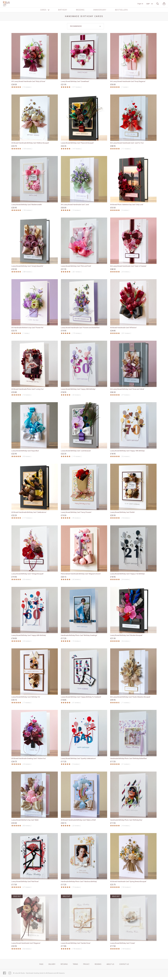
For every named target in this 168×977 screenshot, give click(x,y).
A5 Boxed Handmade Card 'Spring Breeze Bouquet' (128, 881)
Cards (43, 10)
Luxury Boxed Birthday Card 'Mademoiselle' (26, 204)
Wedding (80, 10)
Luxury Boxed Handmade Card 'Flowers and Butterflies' (80, 327)
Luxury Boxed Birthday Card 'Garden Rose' (76, 943)
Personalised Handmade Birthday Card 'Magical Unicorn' (81, 574)
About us (110, 964)
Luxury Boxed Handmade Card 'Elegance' (25, 943)
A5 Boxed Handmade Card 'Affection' (123, 327)
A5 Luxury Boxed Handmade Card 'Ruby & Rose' (28, 81)
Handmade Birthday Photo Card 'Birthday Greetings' (79, 635)
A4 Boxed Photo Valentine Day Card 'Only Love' (126, 204)
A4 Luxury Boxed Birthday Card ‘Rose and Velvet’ (127, 389)
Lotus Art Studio (20, 973)
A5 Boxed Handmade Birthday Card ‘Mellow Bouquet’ (30, 143)
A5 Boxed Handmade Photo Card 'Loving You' (27, 389)
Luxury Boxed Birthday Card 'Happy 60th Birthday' (28, 635)
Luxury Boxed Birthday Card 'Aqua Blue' (25, 451)
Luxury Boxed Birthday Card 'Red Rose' (25, 881)
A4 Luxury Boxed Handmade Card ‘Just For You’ (127, 143)
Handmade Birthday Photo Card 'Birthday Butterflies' (128, 758)
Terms (75, 964)
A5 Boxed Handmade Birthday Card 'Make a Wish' (78, 820)
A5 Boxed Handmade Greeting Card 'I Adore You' (28, 758)
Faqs (41, 964)
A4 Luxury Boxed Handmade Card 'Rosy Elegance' (127, 81)
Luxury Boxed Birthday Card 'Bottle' (122, 512)
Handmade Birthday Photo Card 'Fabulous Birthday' (79, 881)
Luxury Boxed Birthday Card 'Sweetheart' (75, 81)
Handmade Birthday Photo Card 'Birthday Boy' (126, 820)
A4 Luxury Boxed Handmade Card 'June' (75, 204)
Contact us (124, 964)
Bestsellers (121, 10)
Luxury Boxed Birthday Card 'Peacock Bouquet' (77, 143)
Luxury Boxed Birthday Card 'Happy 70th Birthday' (127, 451)
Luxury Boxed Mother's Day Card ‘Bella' (25, 820)
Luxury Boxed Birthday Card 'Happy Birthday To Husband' (81, 697)
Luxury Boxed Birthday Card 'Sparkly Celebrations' (78, 758)
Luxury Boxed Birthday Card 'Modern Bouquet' (126, 635)
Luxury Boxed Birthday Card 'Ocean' (122, 943)
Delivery (51, 964)
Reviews (98, 964)
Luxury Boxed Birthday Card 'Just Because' (76, 451)
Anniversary (99, 10)
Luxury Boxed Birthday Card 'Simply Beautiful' (27, 266)
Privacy (86, 964)
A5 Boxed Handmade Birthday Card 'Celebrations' (28, 512)
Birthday (62, 10)
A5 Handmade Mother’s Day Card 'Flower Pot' (27, 327)
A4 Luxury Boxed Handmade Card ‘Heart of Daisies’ (128, 266)
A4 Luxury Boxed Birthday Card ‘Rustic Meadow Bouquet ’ (130, 697)
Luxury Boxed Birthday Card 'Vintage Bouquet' (27, 574)
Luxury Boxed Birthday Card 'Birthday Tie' (25, 697)
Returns (64, 964)
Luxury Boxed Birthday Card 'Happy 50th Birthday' (78, 389)
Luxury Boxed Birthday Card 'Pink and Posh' (76, 266)
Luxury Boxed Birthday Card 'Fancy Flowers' (76, 512)
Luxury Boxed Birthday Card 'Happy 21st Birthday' (127, 574)
